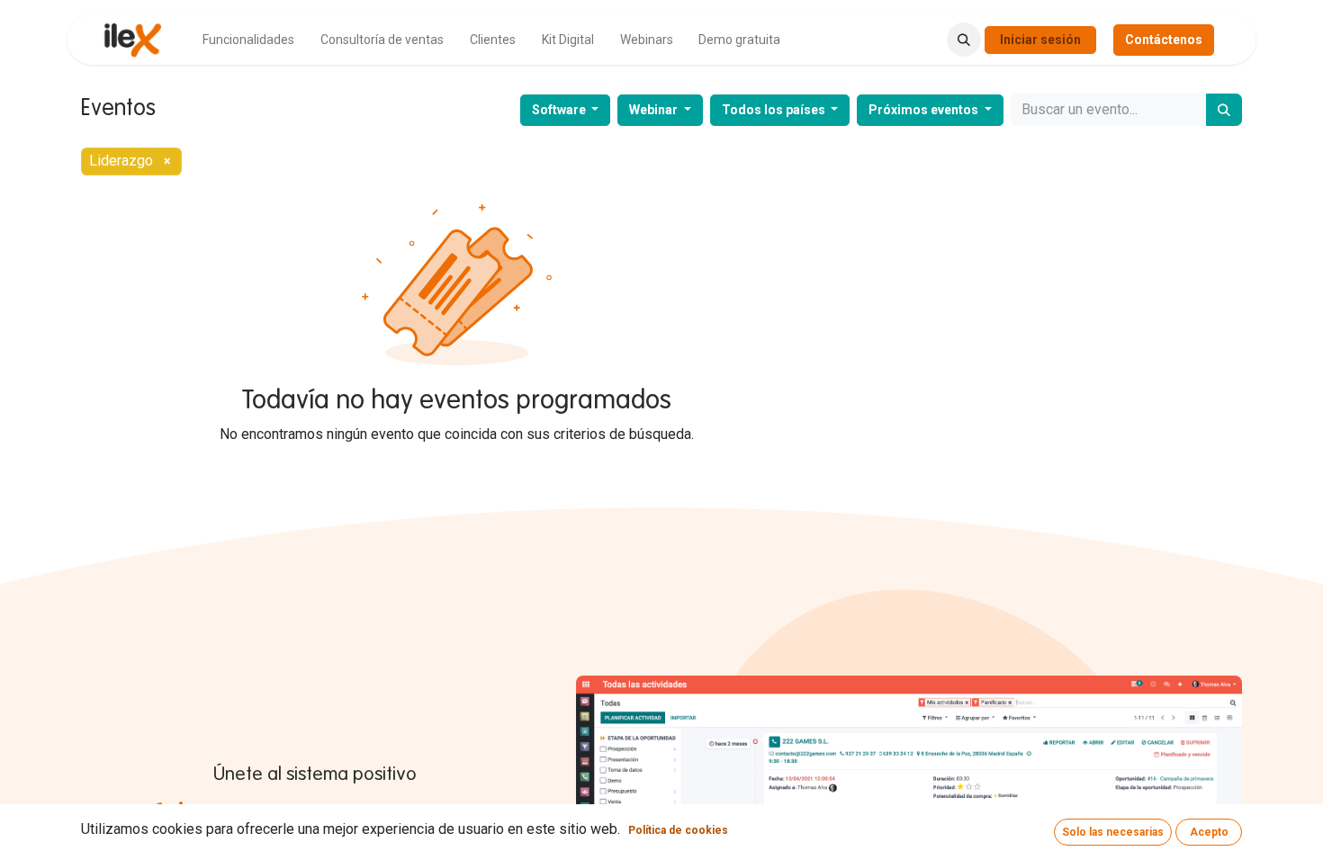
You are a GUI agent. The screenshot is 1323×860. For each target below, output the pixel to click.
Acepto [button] (1209, 832)
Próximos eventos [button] (924, 110)
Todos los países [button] (775, 110)
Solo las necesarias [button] (1113, 832)
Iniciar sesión (1040, 39)
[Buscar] (1224, 110)
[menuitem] (248, 40)
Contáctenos (1163, 39)
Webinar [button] (654, 110)
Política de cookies (678, 830)
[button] (964, 39)
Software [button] (560, 110)
